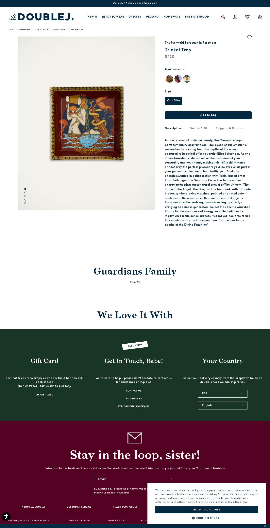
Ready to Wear (113, 16)
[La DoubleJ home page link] (41, 17)
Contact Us (133, 391)
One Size (173, 100)
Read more (241, 502)
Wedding (152, 16)
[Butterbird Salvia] (178, 79)
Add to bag (208, 115)
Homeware (172, 16)
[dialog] (206, 503)
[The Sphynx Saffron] (169, 79)
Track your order (125, 507)
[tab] (173, 129)
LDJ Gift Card (44, 395)
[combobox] (222, 394)
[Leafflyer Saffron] (187, 79)
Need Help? (135, 346)
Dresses (135, 16)
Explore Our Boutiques (134, 407)
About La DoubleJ (33, 507)
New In (92, 16)
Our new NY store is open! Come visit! (135, 3)
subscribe (172, 479)
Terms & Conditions (79, 521)
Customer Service (79, 507)
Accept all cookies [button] (206, 509)
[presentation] (173, 129)
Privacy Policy (116, 521)
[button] (206, 518)
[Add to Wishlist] (249, 38)
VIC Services (134, 399)
